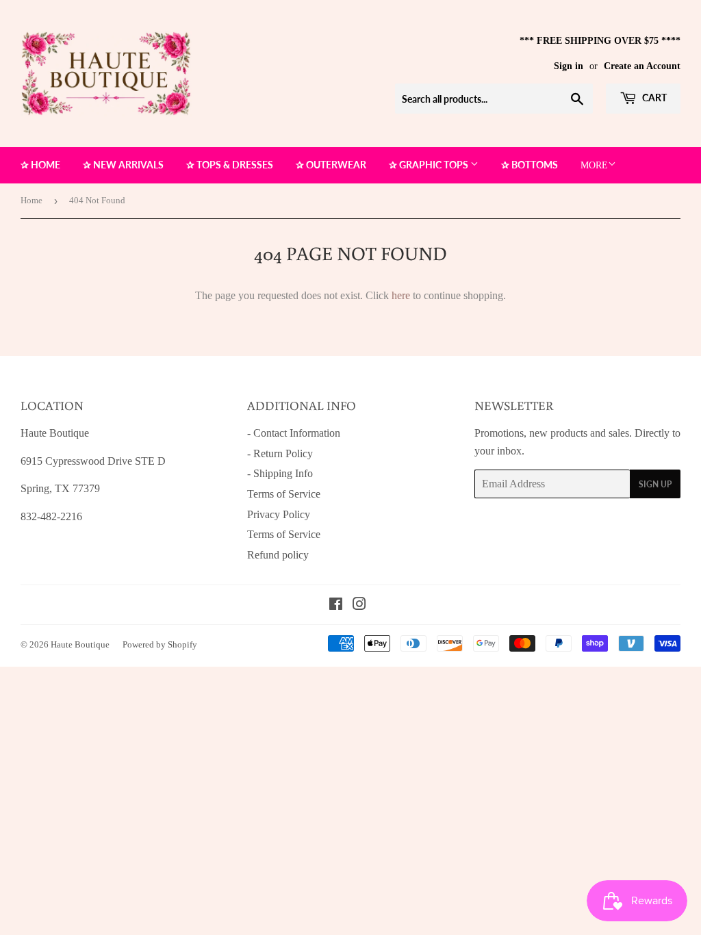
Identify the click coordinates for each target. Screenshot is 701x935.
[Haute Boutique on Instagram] (359, 605)
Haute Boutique (80, 644)
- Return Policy (280, 453)
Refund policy (278, 555)
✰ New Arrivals (123, 164)
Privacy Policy (278, 514)
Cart (653, 97)
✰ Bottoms (529, 164)
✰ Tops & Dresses (229, 164)
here (401, 295)
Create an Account (642, 66)
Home (31, 200)
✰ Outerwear (331, 164)
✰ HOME (40, 164)
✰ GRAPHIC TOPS (429, 164)
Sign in (568, 66)
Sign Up (655, 484)
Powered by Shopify (160, 644)
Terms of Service (283, 494)
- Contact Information (293, 433)
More (594, 165)
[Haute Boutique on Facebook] (336, 605)
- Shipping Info (280, 473)
